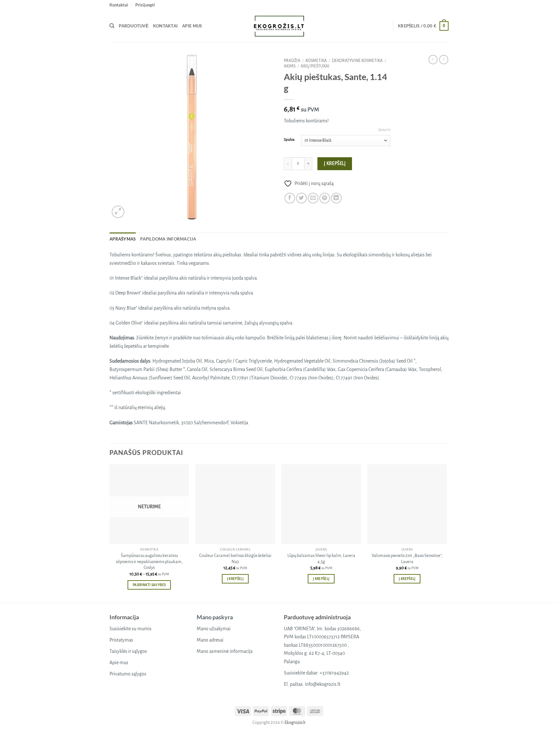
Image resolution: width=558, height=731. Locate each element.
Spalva (289, 140)
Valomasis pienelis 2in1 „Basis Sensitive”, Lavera (407, 558)
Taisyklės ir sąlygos (128, 651)
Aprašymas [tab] (122, 239)
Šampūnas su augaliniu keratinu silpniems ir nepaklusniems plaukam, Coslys (149, 561)
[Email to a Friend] (313, 198)
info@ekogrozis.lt (322, 684)
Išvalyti (384, 130)
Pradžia (292, 60)
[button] (145, 5)
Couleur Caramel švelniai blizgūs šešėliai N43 (235, 558)
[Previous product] (443, 59)
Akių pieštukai (315, 66)
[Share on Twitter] (301, 198)
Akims (289, 66)
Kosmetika (316, 60)
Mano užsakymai (214, 628)
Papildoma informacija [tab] (168, 239)
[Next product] (433, 59)
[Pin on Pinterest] (324, 198)
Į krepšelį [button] (235, 579)
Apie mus (192, 25)
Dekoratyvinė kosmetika (357, 60)
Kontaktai (118, 4)
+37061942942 (334, 672)
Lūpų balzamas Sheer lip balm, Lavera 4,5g (321, 558)
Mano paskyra (215, 617)
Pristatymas (121, 640)
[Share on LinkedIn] (336, 198)
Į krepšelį (335, 163)
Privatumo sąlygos (127, 673)
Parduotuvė (134, 25)
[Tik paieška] (111, 26)
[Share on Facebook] (289, 198)
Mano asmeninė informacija (225, 651)
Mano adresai (210, 640)
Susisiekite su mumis (130, 628)
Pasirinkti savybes (149, 585)
